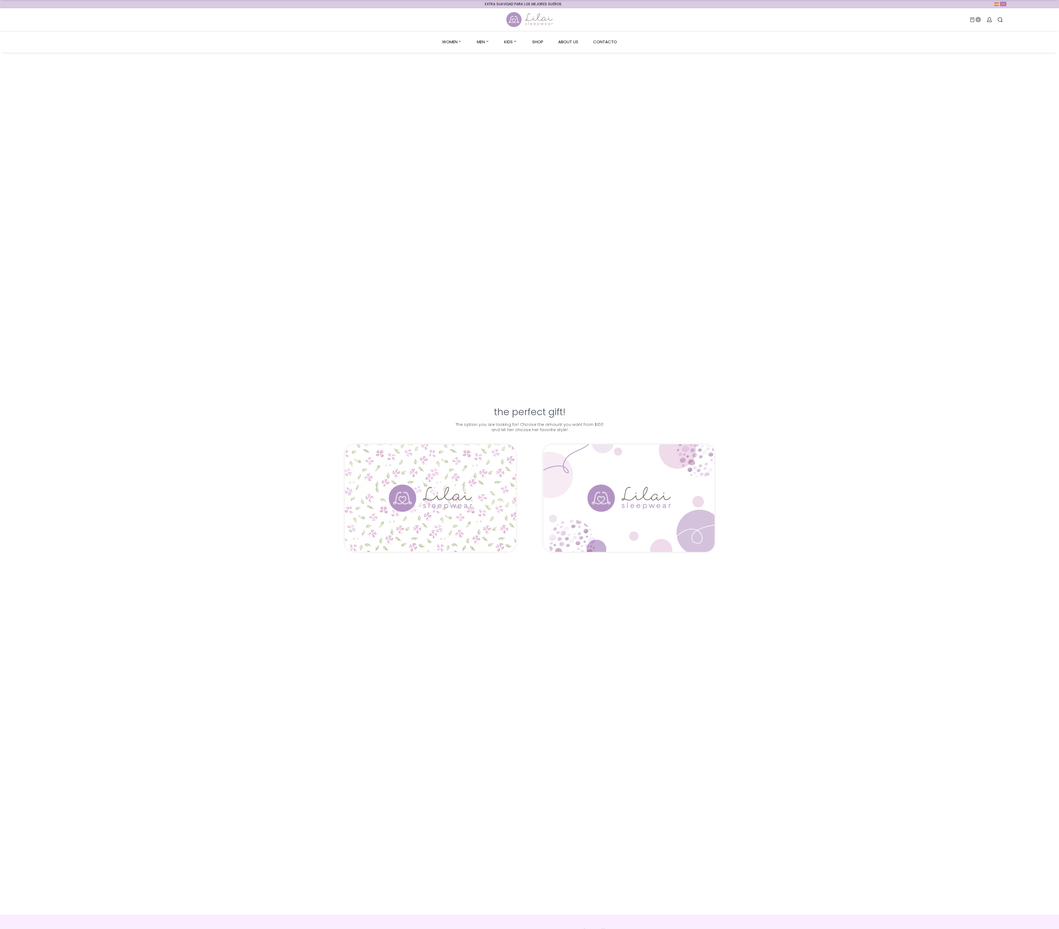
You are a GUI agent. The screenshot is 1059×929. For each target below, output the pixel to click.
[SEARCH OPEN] (1000, 19)
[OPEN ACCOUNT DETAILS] (989, 19)
